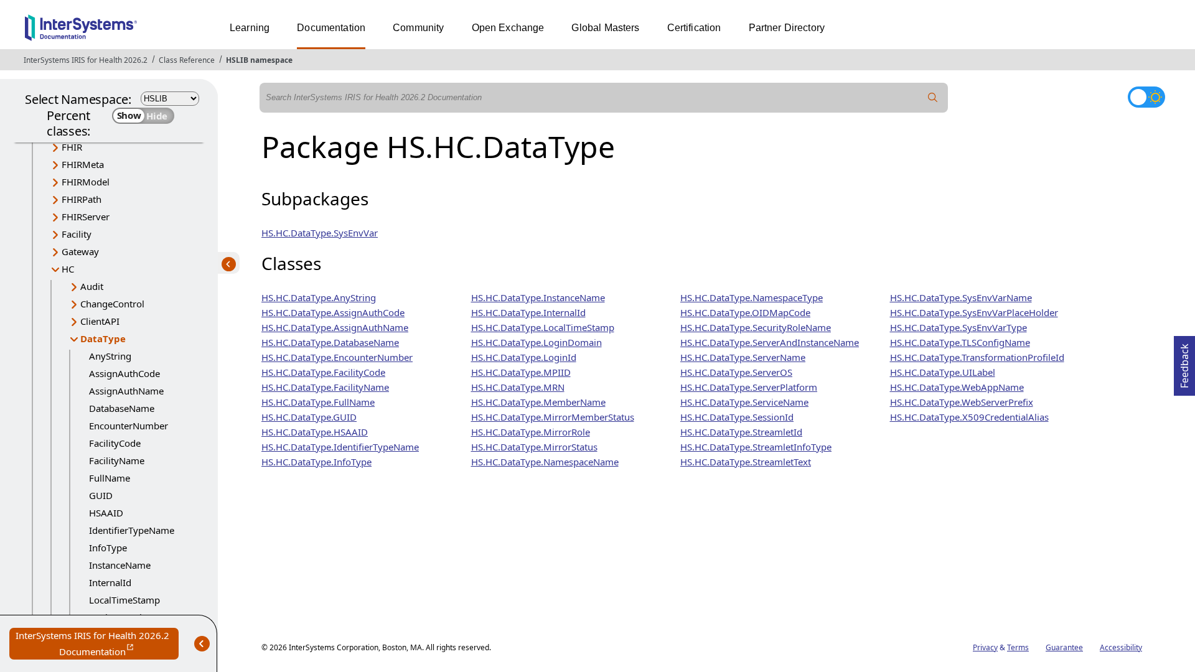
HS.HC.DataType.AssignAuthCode (333, 312)
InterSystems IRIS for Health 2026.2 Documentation (97, 644)
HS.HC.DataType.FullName (318, 402)
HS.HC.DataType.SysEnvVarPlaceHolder (974, 312)
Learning (249, 27)
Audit (91, 286)
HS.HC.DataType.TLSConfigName (960, 342)
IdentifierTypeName (131, 530)
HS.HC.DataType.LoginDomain (536, 342)
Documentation (331, 27)
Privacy (985, 647)
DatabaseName (121, 408)
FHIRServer (86, 216)
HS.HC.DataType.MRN (518, 387)
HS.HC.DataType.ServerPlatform (748, 387)
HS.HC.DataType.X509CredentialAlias (969, 417)
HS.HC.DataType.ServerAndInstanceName (769, 342)
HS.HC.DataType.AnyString (318, 297)
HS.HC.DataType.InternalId (528, 312)
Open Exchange (508, 27)
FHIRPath (81, 199)
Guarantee (1064, 647)
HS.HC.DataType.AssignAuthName (334, 327)
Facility (76, 234)
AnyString (110, 356)
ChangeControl (112, 303)
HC (68, 269)
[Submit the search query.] (933, 98)
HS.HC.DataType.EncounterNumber (337, 357)
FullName (109, 478)
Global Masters (605, 27)
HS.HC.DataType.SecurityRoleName (755, 327)
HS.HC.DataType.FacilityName (325, 387)
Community (418, 27)
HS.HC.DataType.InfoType (316, 461)
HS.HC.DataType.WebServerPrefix (961, 402)
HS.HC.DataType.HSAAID (314, 432)
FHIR (72, 147)
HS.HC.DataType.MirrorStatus (534, 447)
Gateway (80, 251)
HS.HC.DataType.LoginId (523, 357)
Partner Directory (787, 27)
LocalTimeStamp (124, 600)
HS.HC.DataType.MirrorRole (530, 432)
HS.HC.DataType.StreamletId (741, 432)
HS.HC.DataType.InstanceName (538, 297)
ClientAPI (100, 321)
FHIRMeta (83, 164)
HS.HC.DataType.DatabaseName (330, 342)
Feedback (1184, 362)
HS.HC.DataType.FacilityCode (323, 372)
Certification (694, 27)
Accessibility (1121, 647)
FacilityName (116, 460)
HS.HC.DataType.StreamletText (745, 461)
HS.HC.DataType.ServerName (742, 357)
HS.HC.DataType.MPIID (521, 372)
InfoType (108, 547)
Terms (1018, 647)
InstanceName (120, 565)
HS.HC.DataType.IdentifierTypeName (340, 447)
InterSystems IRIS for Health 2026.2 (86, 60)
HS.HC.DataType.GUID (309, 417)
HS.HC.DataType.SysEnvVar (319, 232)
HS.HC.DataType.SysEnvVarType (958, 327)
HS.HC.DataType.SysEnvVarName (961, 297)
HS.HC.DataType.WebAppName (957, 387)
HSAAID (106, 512)
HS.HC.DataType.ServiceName (744, 402)
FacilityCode (115, 443)
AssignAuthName (126, 391)
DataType (103, 338)
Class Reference (187, 60)
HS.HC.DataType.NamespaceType (751, 297)
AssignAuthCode (124, 373)
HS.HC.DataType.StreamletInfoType (756, 447)
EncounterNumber (128, 425)
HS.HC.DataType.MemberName (538, 402)
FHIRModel (86, 181)
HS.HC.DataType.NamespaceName (545, 461)
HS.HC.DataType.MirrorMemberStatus (552, 417)
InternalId (110, 582)
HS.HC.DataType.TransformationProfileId (977, 357)
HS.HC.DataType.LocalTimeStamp (542, 327)
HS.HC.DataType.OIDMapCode (745, 312)
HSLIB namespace (259, 60)
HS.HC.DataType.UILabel (942, 372)
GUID (101, 495)
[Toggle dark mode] (1146, 97)
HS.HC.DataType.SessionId (737, 417)
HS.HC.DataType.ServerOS (736, 372)
